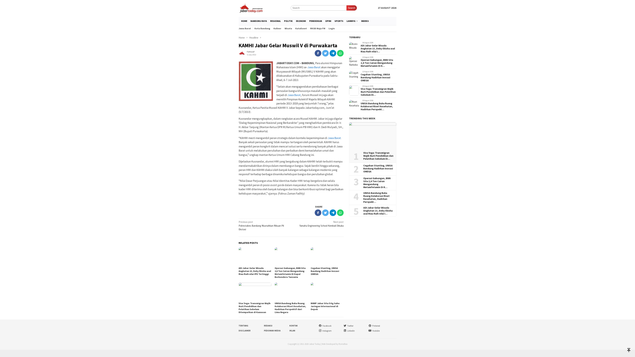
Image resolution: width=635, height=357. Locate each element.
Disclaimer (245, 330)
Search (351, 7)
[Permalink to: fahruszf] (242, 52)
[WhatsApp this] (340, 53)
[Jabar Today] (251, 7)
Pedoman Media (272, 330)
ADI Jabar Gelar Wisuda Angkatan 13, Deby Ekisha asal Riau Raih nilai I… (378, 48)
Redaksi (268, 325)
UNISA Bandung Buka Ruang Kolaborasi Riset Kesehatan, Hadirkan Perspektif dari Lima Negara (290, 308)
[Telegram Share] (333, 53)
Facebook (326, 325)
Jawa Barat (313, 67)
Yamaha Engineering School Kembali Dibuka (321, 223)
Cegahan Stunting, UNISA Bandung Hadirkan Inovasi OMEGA (325, 271)
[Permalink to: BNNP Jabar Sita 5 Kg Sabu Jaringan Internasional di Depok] (327, 292)
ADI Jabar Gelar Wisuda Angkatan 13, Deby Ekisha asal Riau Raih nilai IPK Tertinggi (255, 271)
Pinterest (376, 325)
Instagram (327, 330)
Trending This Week (362, 118)
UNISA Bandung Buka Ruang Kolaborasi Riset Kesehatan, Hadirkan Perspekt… (377, 106)
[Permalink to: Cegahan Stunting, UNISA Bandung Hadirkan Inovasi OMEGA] (327, 256)
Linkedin (351, 330)
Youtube (376, 330)
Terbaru (354, 37)
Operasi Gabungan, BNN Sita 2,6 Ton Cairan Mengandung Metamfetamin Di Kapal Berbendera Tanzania (290, 272)
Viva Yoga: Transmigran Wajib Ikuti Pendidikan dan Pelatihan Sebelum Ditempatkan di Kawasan (255, 308)
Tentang (243, 325)
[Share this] (318, 53)
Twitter (350, 325)
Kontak (293, 325)
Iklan (292, 330)
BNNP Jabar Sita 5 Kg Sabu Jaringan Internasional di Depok (325, 306)
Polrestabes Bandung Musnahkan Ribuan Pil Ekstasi (261, 225)
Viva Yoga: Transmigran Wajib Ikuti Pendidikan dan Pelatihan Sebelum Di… (378, 91)
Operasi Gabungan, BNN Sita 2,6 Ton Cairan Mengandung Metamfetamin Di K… (377, 63)
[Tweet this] (325, 53)
